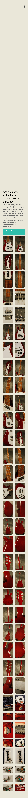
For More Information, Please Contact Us (14, 232)
